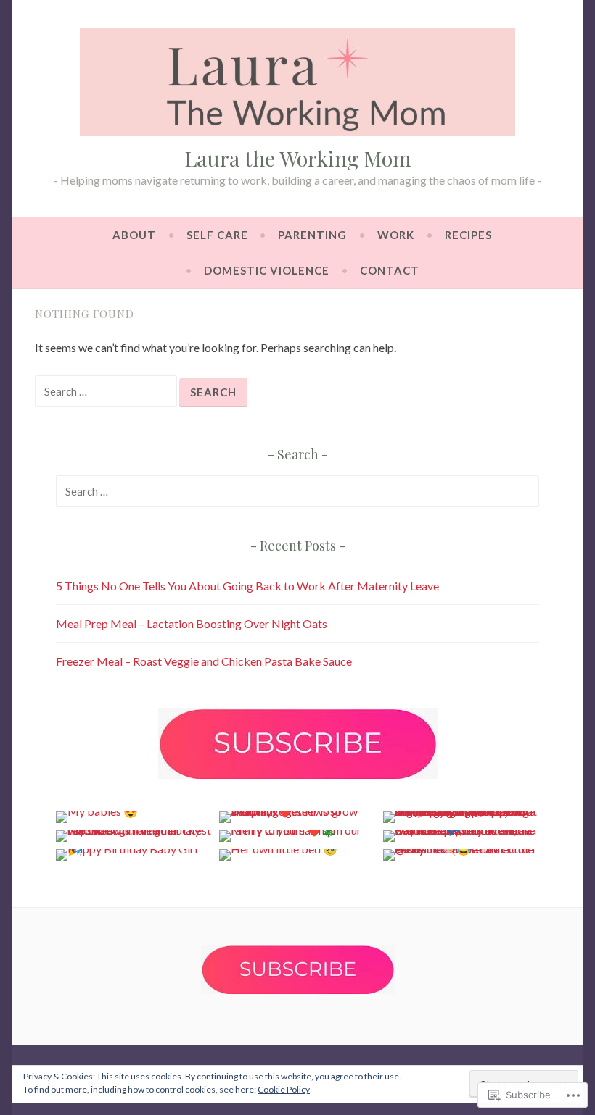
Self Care (217, 234)
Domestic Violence (266, 270)
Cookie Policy (284, 1089)
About (134, 234)
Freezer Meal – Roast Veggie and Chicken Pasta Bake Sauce (204, 661)
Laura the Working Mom (297, 158)
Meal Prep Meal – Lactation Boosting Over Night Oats (191, 623)
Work (395, 234)
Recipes (468, 234)
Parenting (312, 234)
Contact (389, 270)
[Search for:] (107, 391)
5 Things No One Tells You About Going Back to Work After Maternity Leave (247, 586)
